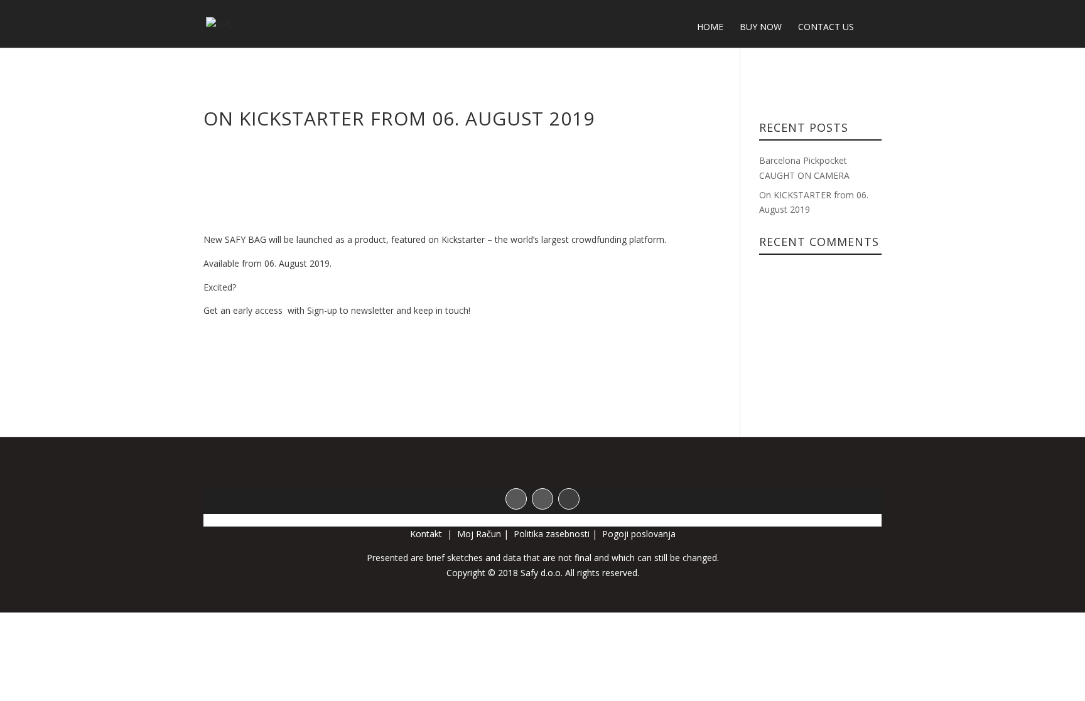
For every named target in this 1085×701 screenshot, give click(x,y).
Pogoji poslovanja (639, 534)
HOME (710, 28)
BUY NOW (761, 28)
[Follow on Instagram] (542, 499)
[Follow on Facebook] (516, 499)
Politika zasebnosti (552, 534)
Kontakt (427, 534)
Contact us (826, 28)
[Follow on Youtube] (569, 499)
